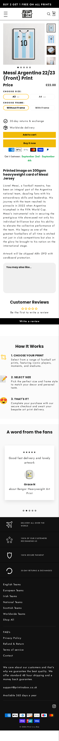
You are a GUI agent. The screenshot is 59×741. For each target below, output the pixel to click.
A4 (42, 96)
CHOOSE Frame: (14, 103)
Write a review (29, 321)
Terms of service (13, 650)
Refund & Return (13, 644)
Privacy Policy (12, 638)
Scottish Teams (12, 608)
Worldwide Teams (14, 614)
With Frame (42, 107)
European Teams (13, 590)
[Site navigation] (5, 13)
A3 (16, 96)
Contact (8, 655)
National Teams (12, 602)
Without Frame (16, 107)
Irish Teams (10, 596)
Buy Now (49, 282)
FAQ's (6, 632)
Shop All (8, 619)
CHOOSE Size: (12, 91)
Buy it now (29, 143)
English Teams (12, 584)
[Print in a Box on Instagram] (54, 706)
